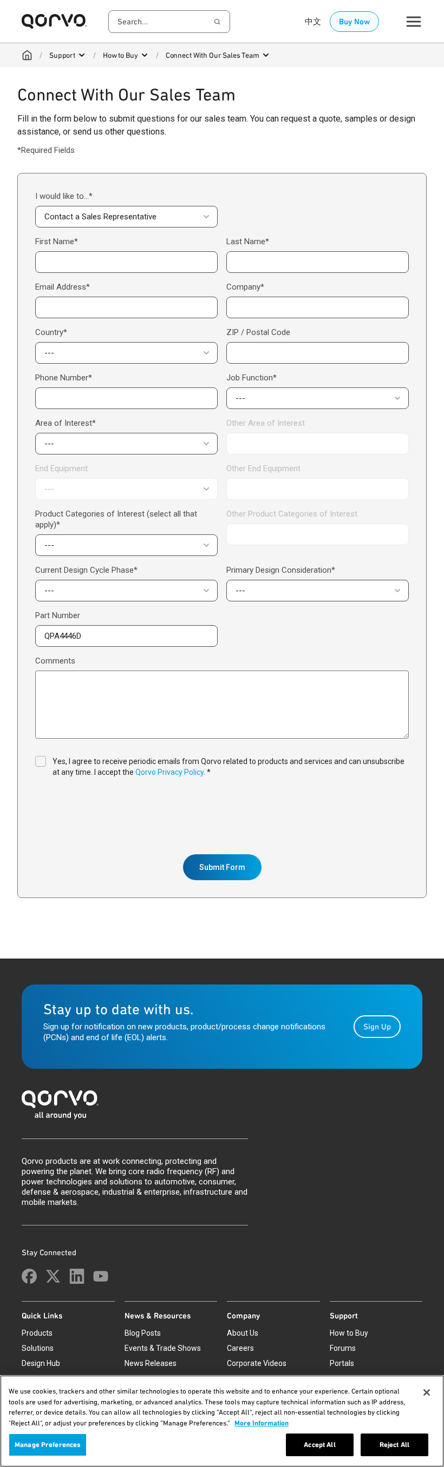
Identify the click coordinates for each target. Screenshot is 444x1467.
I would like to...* (64, 196)
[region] (222, 1421)
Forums (343, 1348)
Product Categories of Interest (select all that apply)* (116, 519)
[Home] (27, 55)
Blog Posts (143, 1333)
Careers (240, 1348)
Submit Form (222, 867)
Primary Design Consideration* (280, 570)
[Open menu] (81, 55)
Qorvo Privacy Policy (169, 772)
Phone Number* (63, 378)
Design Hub (41, 1363)
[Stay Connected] (29, 1276)
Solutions (38, 1348)
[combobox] (169, 21)
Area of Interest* (65, 423)
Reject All (394, 1445)
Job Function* (251, 378)
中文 (313, 21)
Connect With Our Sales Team (212, 55)
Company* (245, 287)
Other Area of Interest (265, 423)
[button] (126, 216)
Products (37, 1333)
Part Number (57, 615)
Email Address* (62, 287)
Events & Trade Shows (163, 1348)
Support (62, 55)
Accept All (319, 1445)
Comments (55, 661)
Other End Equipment (263, 468)
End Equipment (61, 468)
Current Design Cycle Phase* (86, 570)
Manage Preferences (48, 1445)
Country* (51, 332)
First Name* (56, 241)
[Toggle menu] (413, 21)
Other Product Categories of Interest (291, 514)
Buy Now (354, 21)
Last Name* (247, 241)
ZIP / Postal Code (258, 332)
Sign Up (377, 1026)
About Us (242, 1333)
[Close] (427, 1392)
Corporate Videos (256, 1363)
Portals (342, 1363)
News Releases (151, 1363)
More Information (261, 1423)
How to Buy (120, 55)
